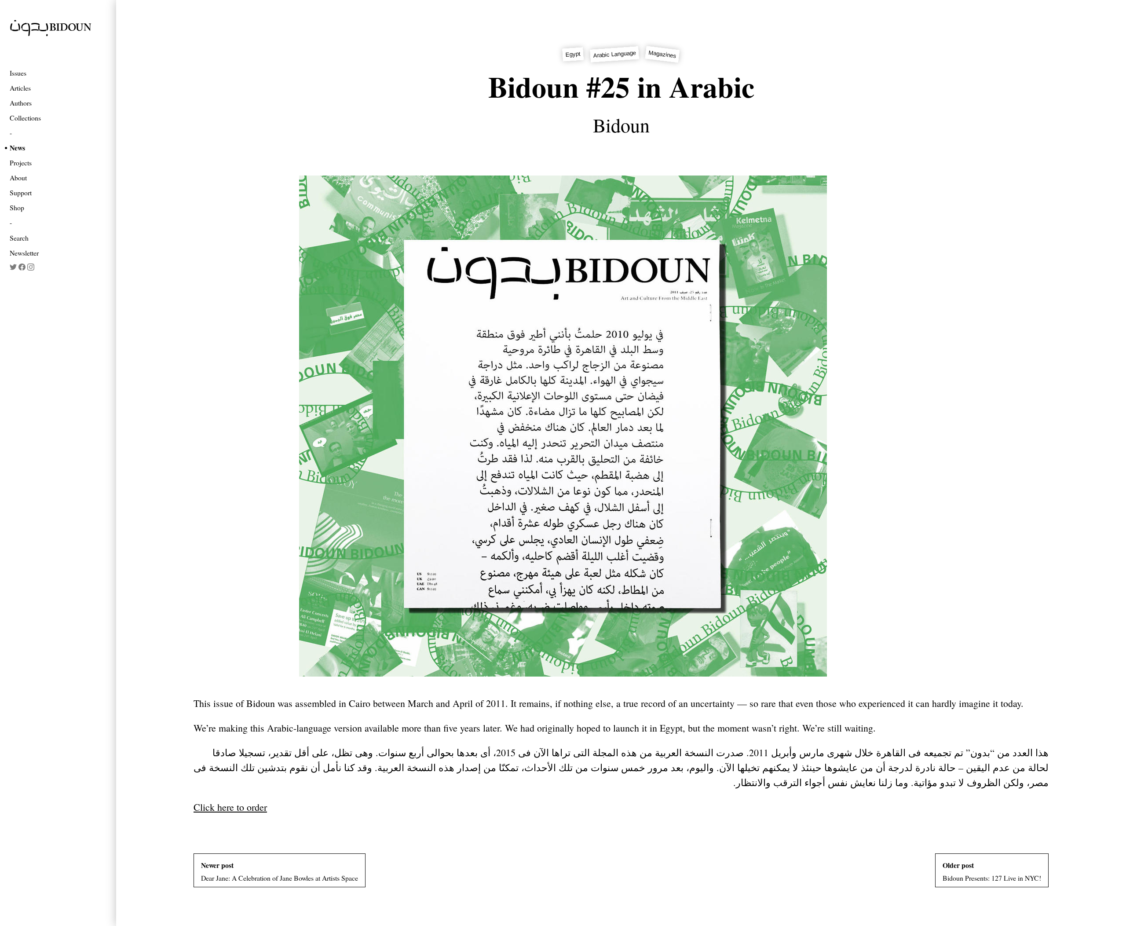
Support (21, 192)
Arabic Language (614, 54)
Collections (25, 117)
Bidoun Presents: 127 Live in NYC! (992, 871)
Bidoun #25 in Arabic (621, 86)
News (17, 148)
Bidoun (621, 125)
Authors (21, 102)
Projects (21, 162)
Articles (20, 87)
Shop (17, 207)
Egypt (573, 54)
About (18, 177)
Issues (18, 72)
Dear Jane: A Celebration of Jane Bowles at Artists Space (279, 871)
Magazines (662, 54)
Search (19, 237)
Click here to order (230, 807)
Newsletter (24, 252)
